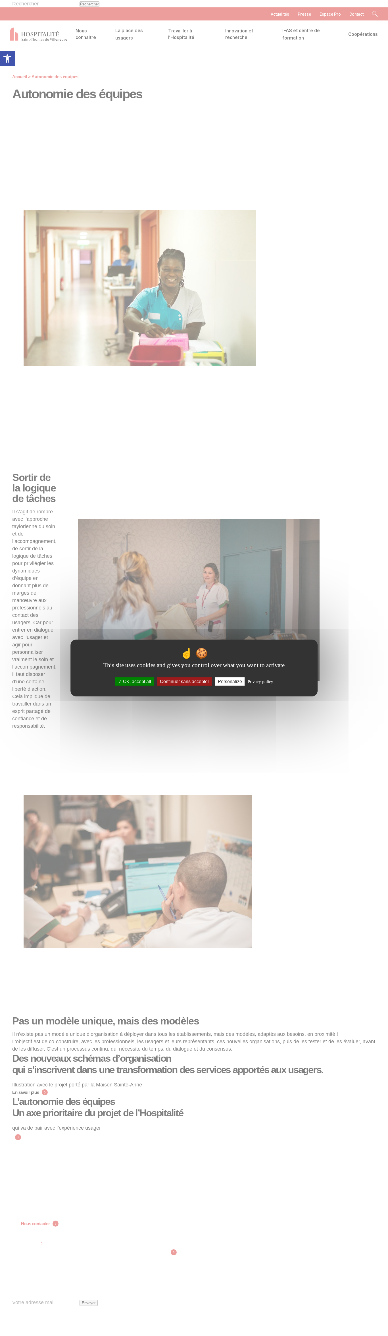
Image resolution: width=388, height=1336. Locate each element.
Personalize (230, 681)
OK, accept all (136, 681)
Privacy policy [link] (260, 681)
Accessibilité (7, 58)
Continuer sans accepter (184, 681)
